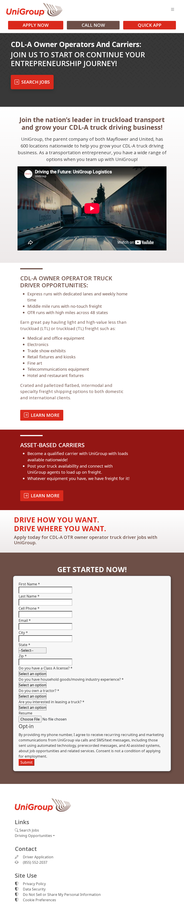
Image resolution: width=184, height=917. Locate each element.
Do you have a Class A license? (45, 668)
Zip (23, 656)
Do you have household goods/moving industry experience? (71, 679)
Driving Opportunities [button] (33, 835)
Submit (26, 762)
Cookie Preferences (39, 899)
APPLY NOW (36, 25)
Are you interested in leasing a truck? (51, 701)
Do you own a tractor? (39, 690)
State (24, 644)
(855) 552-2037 (34, 862)
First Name (29, 584)
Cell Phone (29, 608)
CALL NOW (93, 25)
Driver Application (37, 857)
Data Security (34, 889)
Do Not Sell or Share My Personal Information (61, 894)
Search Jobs (34, 82)
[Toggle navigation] (172, 9)
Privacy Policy (34, 883)
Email (25, 620)
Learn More (43, 415)
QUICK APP (149, 25)
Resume (25, 713)
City (23, 632)
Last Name (29, 596)
